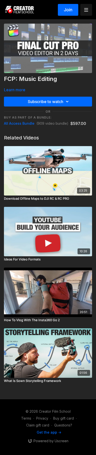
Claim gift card (37, 425)
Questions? (63, 425)
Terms (26, 418)
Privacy (42, 418)
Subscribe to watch (45, 101)
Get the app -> (49, 432)
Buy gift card (63, 418)
